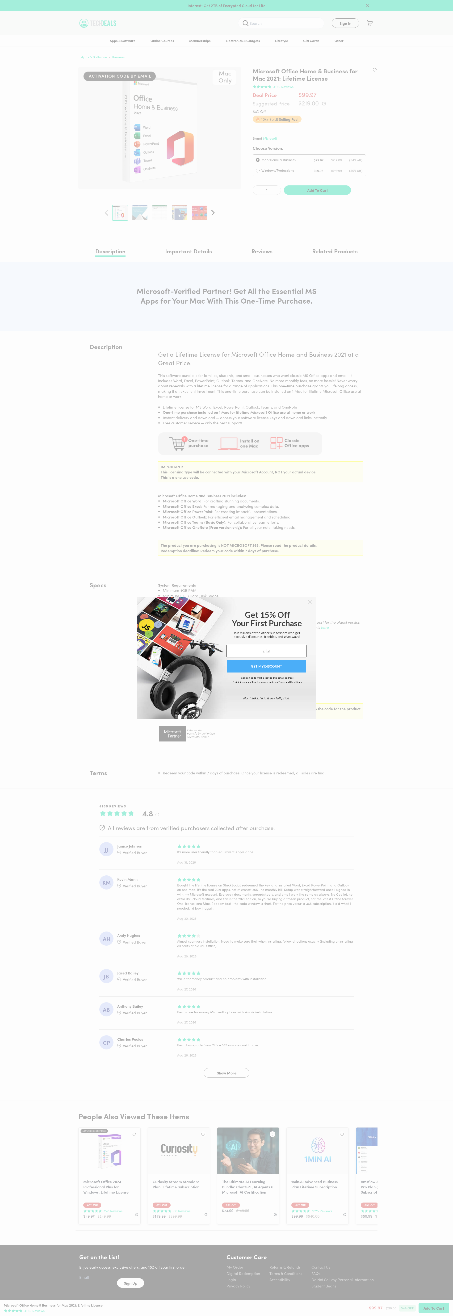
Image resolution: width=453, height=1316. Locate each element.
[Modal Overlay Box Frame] (226, 658)
